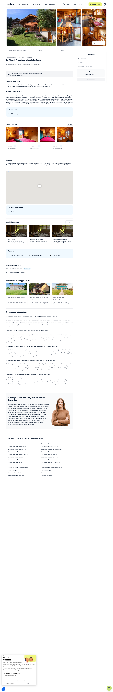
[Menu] (104, 4)
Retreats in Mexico (46, 470)
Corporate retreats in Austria (49, 454)
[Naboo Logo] (11, 4)
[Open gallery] (31, 27)
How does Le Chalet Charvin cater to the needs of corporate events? (28, 374)
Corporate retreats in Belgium (16, 457)
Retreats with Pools (46, 475)
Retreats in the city (46, 473)
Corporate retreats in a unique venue (18, 454)
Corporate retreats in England (49, 457)
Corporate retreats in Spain (15, 465)
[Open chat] (109, 688)
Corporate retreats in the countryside (51, 465)
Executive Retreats (13, 470)
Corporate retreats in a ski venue (50, 451)
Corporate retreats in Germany (49, 459)
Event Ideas (36, 4)
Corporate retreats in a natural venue (51, 449)
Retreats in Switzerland (14, 473)
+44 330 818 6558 (70, 4)
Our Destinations (23, 4)
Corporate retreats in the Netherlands (51, 467)
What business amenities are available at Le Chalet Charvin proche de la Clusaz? (32, 316)
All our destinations (13, 443)
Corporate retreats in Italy (15, 462)
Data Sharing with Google (10, 675)
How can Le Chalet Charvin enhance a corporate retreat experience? (28, 330)
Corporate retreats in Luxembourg (50, 462)
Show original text (17, 75)
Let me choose (10, 683)
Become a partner (50, 4)
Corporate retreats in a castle (49, 446)
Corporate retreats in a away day (17, 446)
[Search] (86, 4)
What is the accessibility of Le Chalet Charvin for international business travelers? (32, 346)
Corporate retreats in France (16, 459)
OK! (28, 683)
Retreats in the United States (16, 475)
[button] (3, 689)
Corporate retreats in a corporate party (19, 449)
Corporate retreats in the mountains (18, 467)
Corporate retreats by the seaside (50, 443)
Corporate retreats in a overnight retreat (19, 451)
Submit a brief (96, 4)
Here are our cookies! (9, 677)
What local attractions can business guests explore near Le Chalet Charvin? (30, 360)
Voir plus (70, 124)
